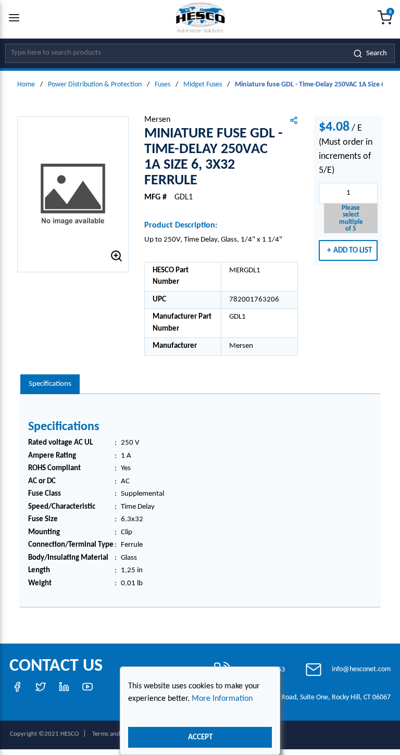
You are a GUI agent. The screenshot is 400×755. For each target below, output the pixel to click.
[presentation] (50, 384)
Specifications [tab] (50, 384)
